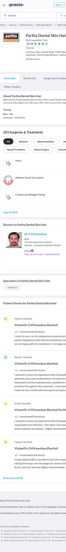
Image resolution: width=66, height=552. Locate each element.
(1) (29, 78)
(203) (10, 212)
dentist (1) (12, 287)
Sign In (59, 4)
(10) (13, 478)
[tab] (9, 78)
